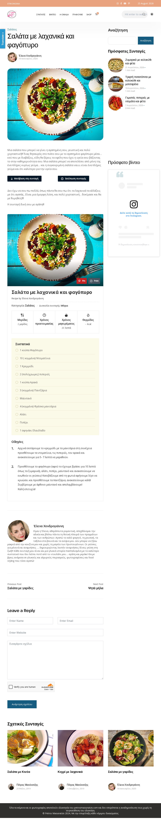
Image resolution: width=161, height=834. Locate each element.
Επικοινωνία (13, 4)
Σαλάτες (12, 29)
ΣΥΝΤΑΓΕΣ (40, 14)
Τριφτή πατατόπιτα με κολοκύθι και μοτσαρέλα (138, 80)
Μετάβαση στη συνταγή (26, 178)
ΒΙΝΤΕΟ (52, 14)
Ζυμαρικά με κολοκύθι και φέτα (138, 61)
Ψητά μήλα (95, 588)
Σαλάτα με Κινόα (18, 772)
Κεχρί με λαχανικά (70, 772)
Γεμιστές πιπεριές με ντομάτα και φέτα (137, 99)
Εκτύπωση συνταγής (75, 178)
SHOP (89, 14)
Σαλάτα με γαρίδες (20, 588)
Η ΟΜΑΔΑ (64, 14)
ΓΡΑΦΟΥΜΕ (77, 14)
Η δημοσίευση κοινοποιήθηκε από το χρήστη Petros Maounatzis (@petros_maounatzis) (134, 244)
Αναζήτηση (118, 30)
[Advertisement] (131, 135)
